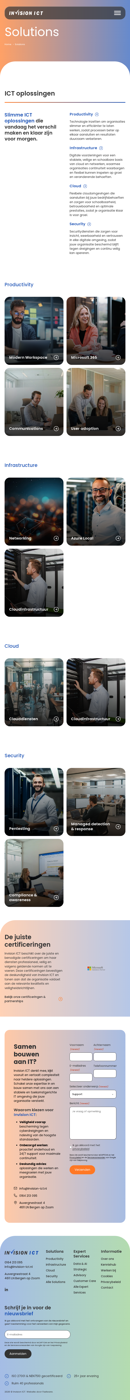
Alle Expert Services (80, 1290)
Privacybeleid (75, 1157)
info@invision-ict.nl (19, 1267)
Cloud (75, 186)
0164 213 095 (14, 1262)
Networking (20, 538)
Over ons (107, 1259)
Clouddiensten (23, 719)
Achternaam (102, 1047)
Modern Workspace (28, 357)
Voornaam (77, 1047)
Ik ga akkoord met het (86, 1147)
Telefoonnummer (105, 1066)
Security (77, 224)
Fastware (47, 1391)
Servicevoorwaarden (96, 1157)
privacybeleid (81, 1149)
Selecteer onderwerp (89, 1086)
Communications (26, 428)
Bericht (79, 1103)
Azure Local (82, 538)
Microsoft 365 (84, 357)
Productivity (81, 114)
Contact (107, 1288)
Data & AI (80, 1264)
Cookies (107, 1276)
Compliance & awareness (23, 897)
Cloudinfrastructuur (28, 609)
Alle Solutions (55, 1282)
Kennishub (108, 1265)
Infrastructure (83, 148)
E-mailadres (78, 1068)
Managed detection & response (90, 826)
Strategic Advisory (80, 1272)
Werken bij (108, 1270)
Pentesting (19, 828)
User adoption (85, 428)
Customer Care (84, 1281)
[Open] (117, 13)
